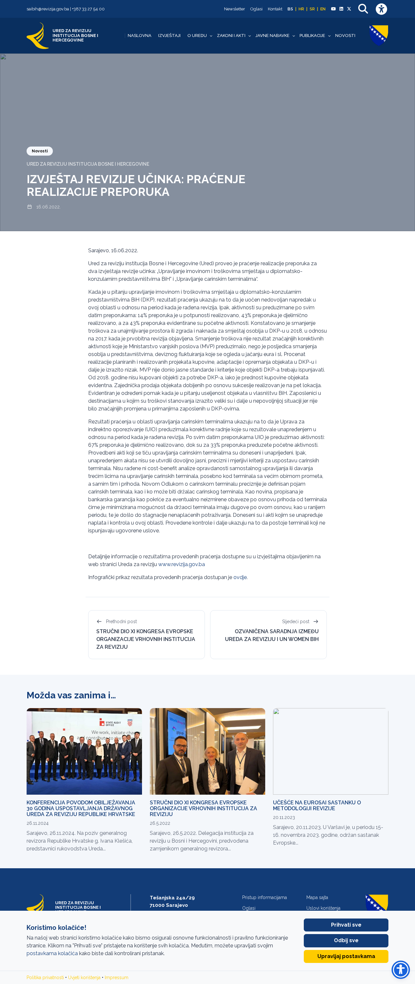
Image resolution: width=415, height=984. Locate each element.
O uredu (197, 35)
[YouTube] (333, 9)
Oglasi (256, 8)
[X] (349, 9)
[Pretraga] (363, 9)
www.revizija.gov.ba (181, 564)
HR (301, 8)
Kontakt (275, 8)
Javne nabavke (272, 35)
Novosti (345, 35)
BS (290, 8)
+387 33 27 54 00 (88, 8)
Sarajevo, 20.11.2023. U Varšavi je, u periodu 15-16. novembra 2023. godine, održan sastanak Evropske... (328, 835)
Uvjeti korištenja (84, 977)
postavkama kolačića (52, 953)
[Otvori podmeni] (211, 35)
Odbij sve (346, 940)
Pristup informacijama (264, 897)
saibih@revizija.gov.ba (48, 8)
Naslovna (139, 35)
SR (312, 8)
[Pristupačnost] (381, 9)
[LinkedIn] (341, 9)
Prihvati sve (346, 925)
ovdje (240, 577)
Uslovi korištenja (323, 908)
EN (323, 8)
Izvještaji (169, 35)
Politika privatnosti (45, 977)
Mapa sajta (317, 897)
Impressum (116, 977)
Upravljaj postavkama (346, 956)
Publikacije (312, 35)
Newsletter (234, 8)
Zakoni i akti (231, 35)
